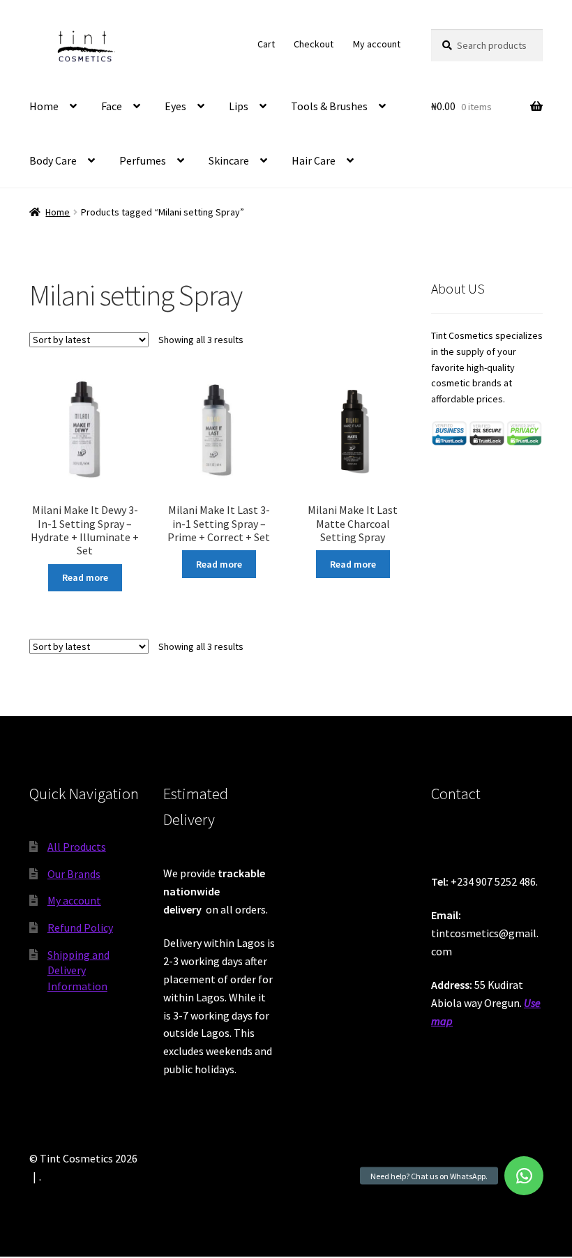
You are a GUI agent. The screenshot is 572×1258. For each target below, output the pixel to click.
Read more (85, 577)
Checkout (313, 44)
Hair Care (314, 160)
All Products (76, 847)
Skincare (229, 160)
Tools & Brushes (329, 106)
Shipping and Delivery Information (78, 970)
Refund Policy (80, 927)
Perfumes (142, 160)
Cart (266, 44)
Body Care (53, 160)
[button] (523, 1175)
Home (44, 106)
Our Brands (73, 874)
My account (376, 44)
